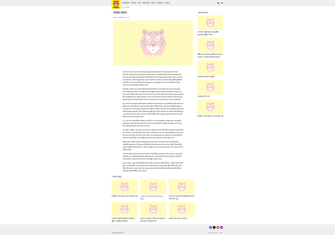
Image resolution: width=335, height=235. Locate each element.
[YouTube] (217, 227)
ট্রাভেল (153, 3)
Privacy (216, 233)
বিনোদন (133, 3)
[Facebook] (210, 227)
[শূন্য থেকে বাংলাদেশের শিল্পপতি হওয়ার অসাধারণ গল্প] (182, 190)
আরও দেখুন (117, 176)
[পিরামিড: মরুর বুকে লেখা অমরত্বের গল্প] (125, 190)
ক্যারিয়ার (160, 3)
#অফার (167, 3)
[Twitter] (214, 227)
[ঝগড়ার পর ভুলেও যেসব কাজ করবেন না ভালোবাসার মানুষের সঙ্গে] (153, 212)
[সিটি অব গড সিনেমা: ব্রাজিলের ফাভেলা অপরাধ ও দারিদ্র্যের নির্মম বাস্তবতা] (210, 48)
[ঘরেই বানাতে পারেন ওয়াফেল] (182, 212)
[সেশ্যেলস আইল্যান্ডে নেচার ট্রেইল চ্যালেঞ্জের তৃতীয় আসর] (210, 26)
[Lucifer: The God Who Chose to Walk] (153, 190)
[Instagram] (221, 227)
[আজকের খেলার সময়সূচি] (210, 69)
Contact (210, 233)
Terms (220, 233)
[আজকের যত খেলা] (210, 89)
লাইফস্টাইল (126, 3)
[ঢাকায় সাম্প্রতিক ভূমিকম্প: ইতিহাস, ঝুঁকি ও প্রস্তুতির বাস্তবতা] (125, 212)
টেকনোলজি (146, 3)
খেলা (139, 3)
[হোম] (122, 8)
